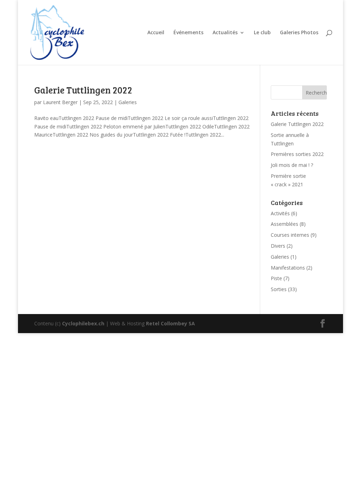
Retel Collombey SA (170, 323)
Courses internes (290, 234)
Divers (278, 245)
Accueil (155, 33)
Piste (276, 278)
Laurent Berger (60, 102)
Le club (262, 33)
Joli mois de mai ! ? (292, 165)
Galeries (127, 102)
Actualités (225, 33)
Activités (280, 213)
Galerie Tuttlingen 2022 (83, 90)
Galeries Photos (299, 33)
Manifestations (288, 267)
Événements (188, 33)
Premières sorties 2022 (297, 154)
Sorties (279, 289)
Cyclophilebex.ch (83, 323)
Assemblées (284, 224)
